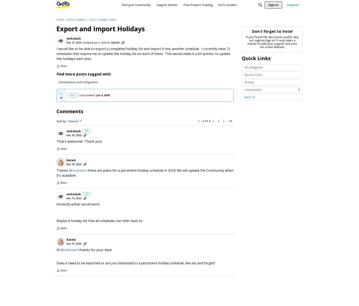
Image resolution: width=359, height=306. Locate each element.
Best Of (250, 97)
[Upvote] (61, 93)
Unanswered (272, 90)
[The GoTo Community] (63, 5)
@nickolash (78, 170)
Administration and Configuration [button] (78, 82)
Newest (73, 121)
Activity (249, 82)
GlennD (115, 42)
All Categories (254, 67)
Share (62, 66)
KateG (71, 160)
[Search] (260, 5)
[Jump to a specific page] (230, 121)
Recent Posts (253, 75)
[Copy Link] (122, 43)
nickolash (73, 38)
